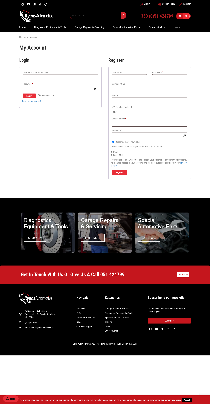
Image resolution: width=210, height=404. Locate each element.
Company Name (119, 83)
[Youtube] (28, 4)
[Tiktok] (173, 329)
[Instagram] (40, 4)
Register (187, 3)
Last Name (157, 72)
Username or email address (40, 72)
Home (22, 27)
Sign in (147, 3)
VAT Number (122, 107)
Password (32, 83)
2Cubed (135, 343)
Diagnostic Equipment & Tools (50, 27)
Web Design (122, 343)
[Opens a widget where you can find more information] (11, 399)
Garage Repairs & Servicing (89, 27)
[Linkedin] (34, 4)
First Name (117, 72)
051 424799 (112, 275)
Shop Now (35, 237)
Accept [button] (187, 400)
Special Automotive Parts (126, 27)
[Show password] (95, 89)
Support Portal (168, 3)
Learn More (92, 237)
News (177, 27)
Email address (123, 118)
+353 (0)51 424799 (156, 16)
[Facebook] (23, 4)
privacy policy (174, 399)
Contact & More (156, 27)
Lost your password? (31, 101)
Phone (115, 95)
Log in (29, 96)
